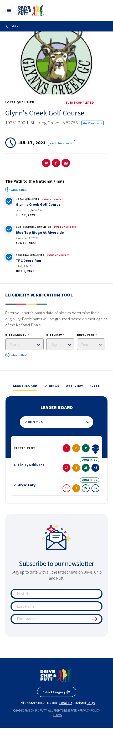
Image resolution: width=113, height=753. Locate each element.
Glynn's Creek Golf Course (38, 204)
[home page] (56, 675)
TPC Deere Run (28, 260)
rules (94, 386)
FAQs (91, 703)
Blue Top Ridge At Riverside (40, 232)
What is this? (19, 190)
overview (74, 386)
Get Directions (92, 123)
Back (14, 26)
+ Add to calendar (62, 143)
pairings (51, 386)
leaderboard (25, 386)
